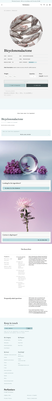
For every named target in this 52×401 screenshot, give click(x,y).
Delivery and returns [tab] (8, 259)
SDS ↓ (17, 93)
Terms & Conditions (32, 398)
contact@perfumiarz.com (39, 312)
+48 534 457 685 (21, 360)
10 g (10, 77)
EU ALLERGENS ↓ (28, 93)
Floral (5, 365)
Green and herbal (7, 370)
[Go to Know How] (26, 218)
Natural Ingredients (8, 345)
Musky (5, 375)
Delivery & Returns (9, 93)
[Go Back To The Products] (26, 166)
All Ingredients (7, 340)
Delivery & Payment (32, 395)
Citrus (5, 362)
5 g (6, 77)
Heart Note (20, 342)
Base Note (20, 345)
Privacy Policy (8, 398)
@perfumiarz (21, 356)
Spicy (5, 378)
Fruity (5, 367)
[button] (1, 4)
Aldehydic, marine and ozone (10, 354)
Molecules (14, 10)
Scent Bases (6, 348)
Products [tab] (6, 256)
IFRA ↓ (21, 93)
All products (7, 10)
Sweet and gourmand (8, 381)
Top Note (20, 340)
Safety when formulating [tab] (7, 267)
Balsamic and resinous (9, 360)
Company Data (7, 395)
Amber (5, 357)
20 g (15, 77)
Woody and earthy (8, 383)
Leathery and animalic (8, 373)
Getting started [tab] (6, 263)
